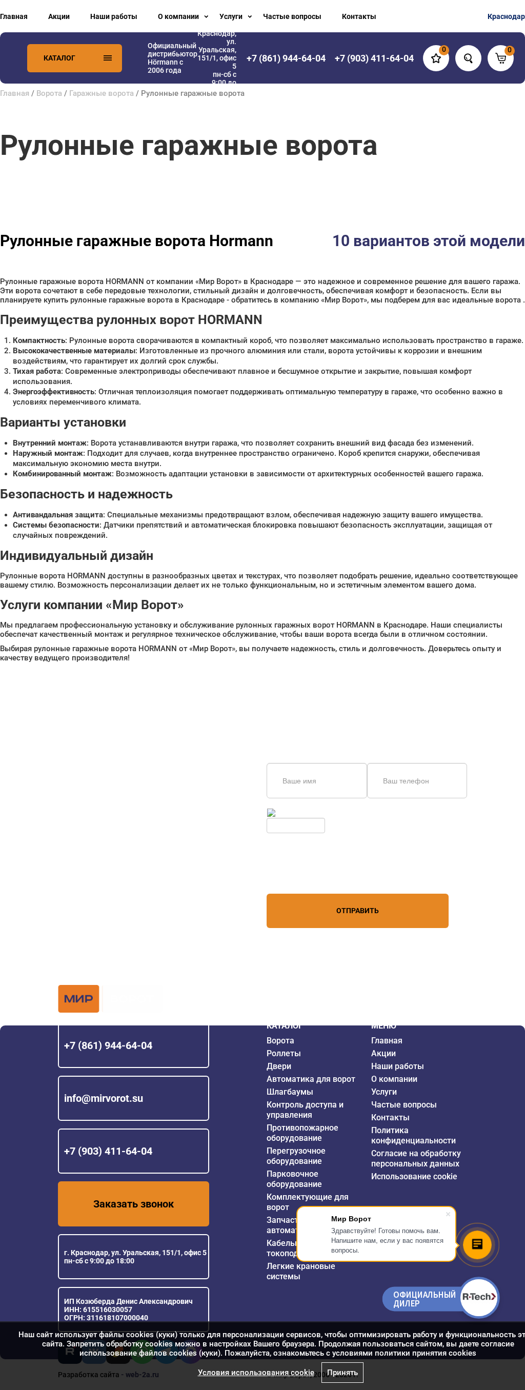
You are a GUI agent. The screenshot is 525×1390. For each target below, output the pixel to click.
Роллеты (284, 1053)
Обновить (294, 812)
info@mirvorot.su (103, 1098)
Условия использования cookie (256, 1372)
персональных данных (305, 874)
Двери (279, 1066)
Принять (342, 1372)
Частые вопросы (292, 16)
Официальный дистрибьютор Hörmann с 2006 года (172, 58)
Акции (59, 16)
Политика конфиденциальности (413, 1135)
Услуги (231, 16)
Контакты (359, 16)
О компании (178, 16)
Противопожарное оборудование (302, 1133)
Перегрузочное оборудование (296, 1156)
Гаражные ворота (101, 93)
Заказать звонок (133, 1204)
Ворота (49, 93)
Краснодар (506, 16)
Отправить (357, 910)
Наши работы (113, 16)
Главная (14, 16)
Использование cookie (414, 1176)
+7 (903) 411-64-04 (108, 1151)
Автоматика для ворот (311, 1079)
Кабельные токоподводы (293, 1248)
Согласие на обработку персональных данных (416, 1159)
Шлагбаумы (290, 1092)
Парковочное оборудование (294, 1179)
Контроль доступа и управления (305, 1110)
